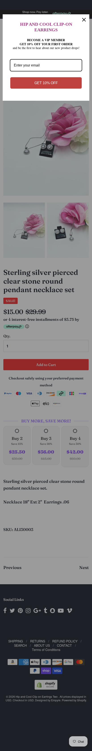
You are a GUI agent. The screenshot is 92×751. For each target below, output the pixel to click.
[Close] (84, 19)
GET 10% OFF (46, 83)
